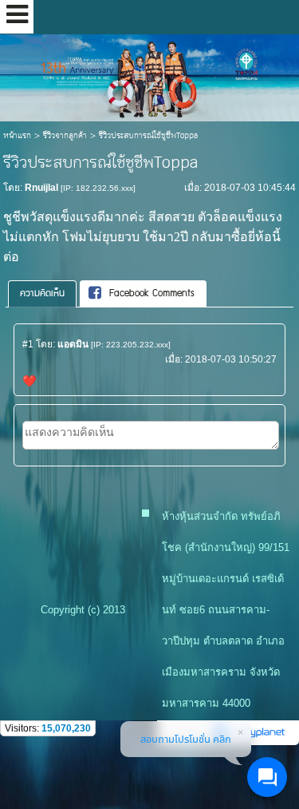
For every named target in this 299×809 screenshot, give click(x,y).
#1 (27, 344)
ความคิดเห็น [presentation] (42, 293)
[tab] (42, 293)
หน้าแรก (17, 135)
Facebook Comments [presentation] (152, 293)
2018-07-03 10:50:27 (231, 359)
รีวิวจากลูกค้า (65, 135)
